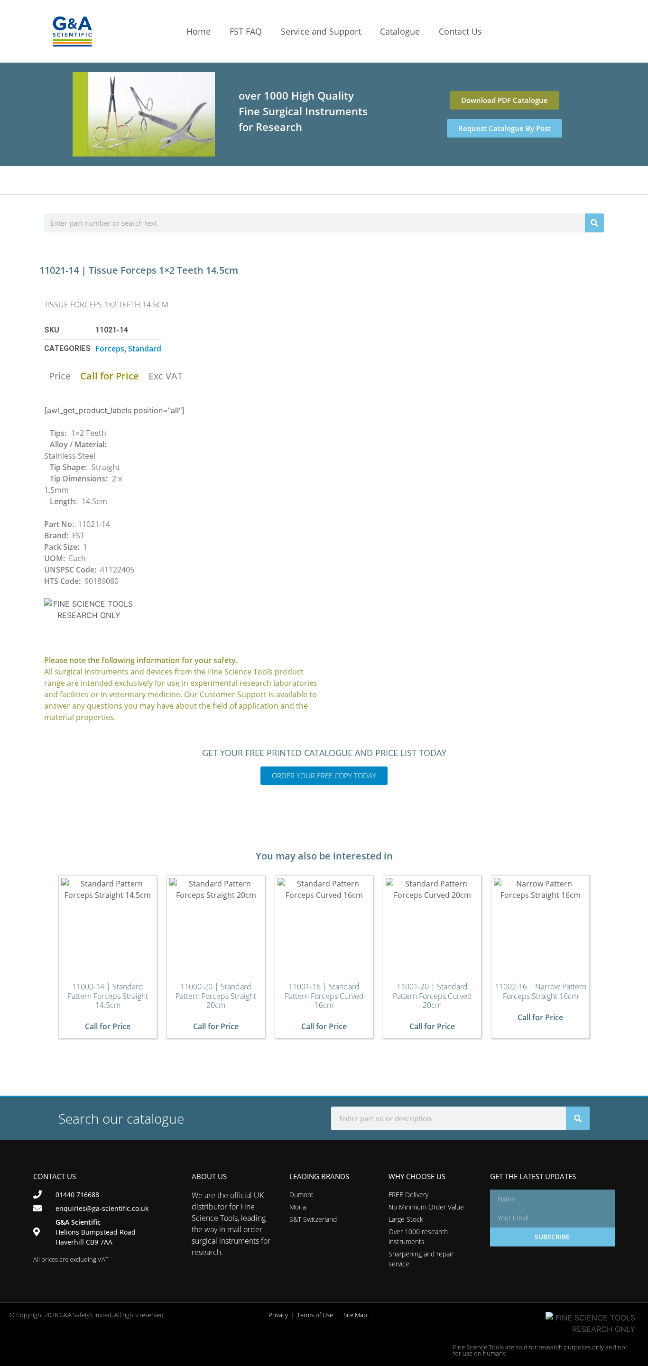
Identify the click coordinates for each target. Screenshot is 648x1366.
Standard (144, 348)
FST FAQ (246, 31)
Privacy (278, 1315)
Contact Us (460, 31)
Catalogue (400, 31)
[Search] (594, 222)
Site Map (355, 1315)
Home (198, 31)
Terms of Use (315, 1315)
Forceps (109, 348)
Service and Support (321, 31)
